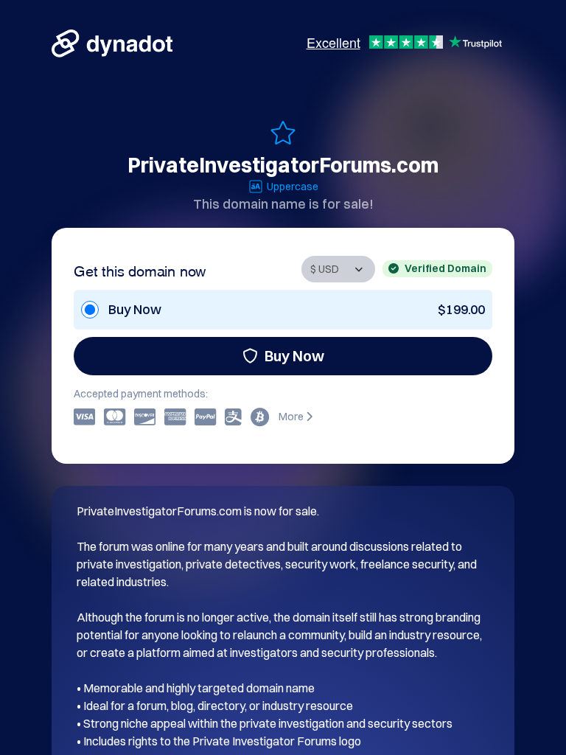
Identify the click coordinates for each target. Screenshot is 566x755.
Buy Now (294, 356)
